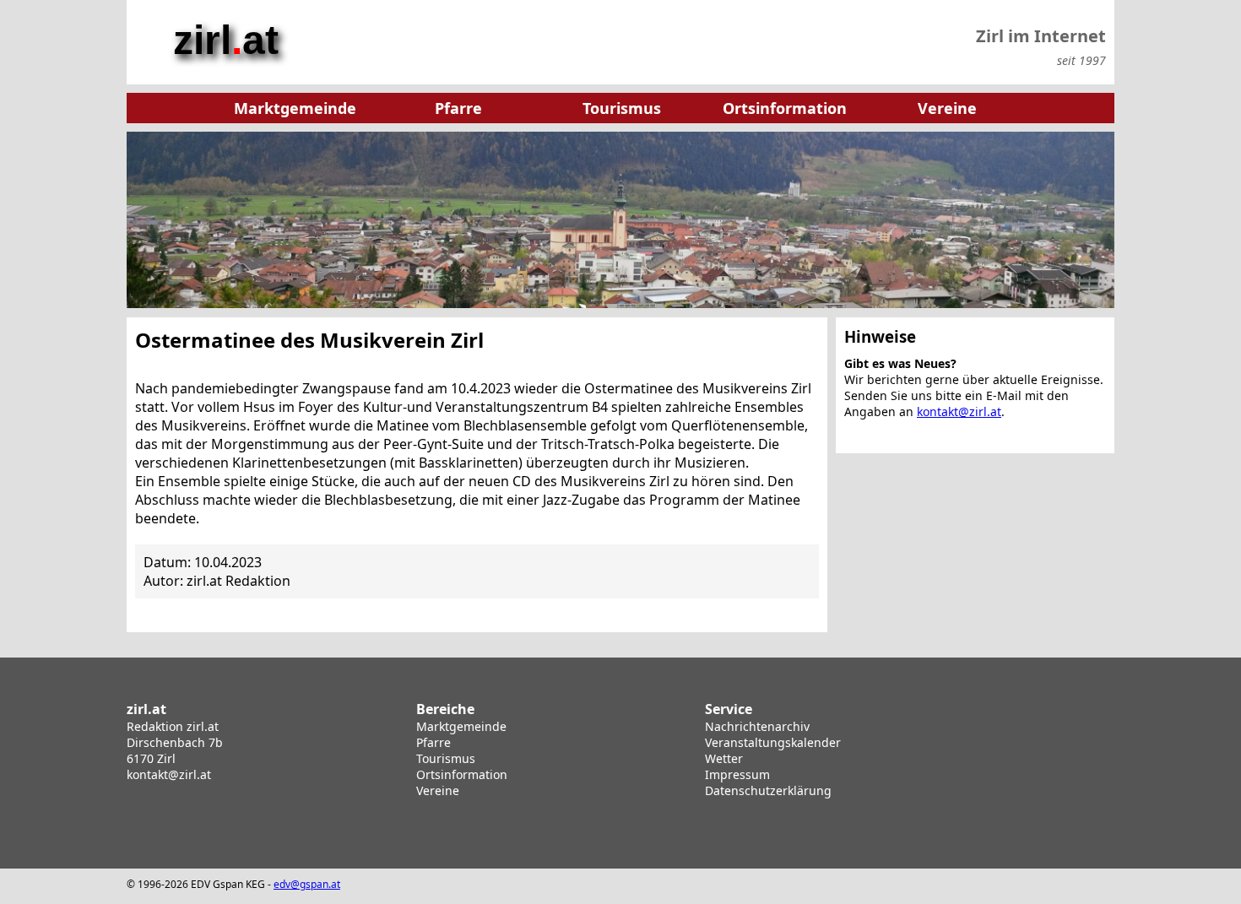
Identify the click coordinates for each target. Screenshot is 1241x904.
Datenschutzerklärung (768, 790)
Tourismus (445, 758)
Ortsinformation (461, 774)
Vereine (437, 790)
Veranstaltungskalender (773, 742)
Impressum (737, 774)
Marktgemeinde (461, 726)
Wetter (724, 758)
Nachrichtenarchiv (757, 726)
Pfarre (433, 742)
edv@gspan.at (307, 884)
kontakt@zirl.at (959, 411)
